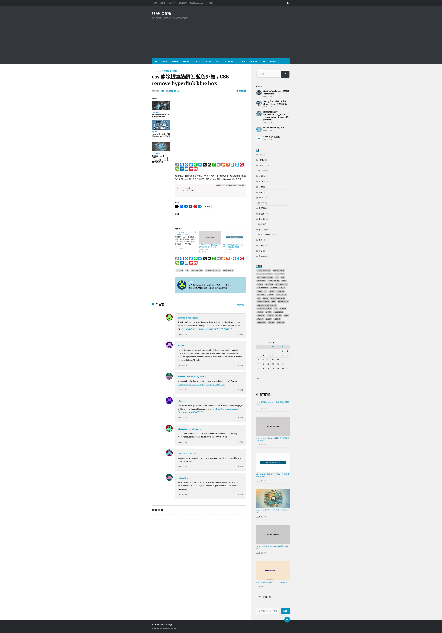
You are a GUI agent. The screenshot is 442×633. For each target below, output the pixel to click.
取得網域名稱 (279, 312)
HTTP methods (281, 284)
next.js (271, 294)
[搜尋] (285, 74)
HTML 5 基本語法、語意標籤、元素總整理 (272, 511)
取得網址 (269, 312)
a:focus (180, 270)
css (187, 270)
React (242, 61)
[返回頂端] (287, 620)
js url (271, 291)
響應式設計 (280, 322)
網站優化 (186, 61)
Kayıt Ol (182, 345)
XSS (276, 308)
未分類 (261, 214)
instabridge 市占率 (278, 288)
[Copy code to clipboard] (243, 189)
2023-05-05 (182, 365)
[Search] (288, 3)
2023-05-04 (182, 390)
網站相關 (175, 61)
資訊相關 (273, 61)
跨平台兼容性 (261, 322)
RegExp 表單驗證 (263, 301)
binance (181, 401)
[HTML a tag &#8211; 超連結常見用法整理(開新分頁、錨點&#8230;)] (210, 237)
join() (259, 291)
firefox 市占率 (274, 281)
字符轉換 (270, 315)
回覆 (241, 334)
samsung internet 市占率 (266, 305)
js (265, 291)
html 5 (260, 284)
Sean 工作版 (161, 13)
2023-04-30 (182, 418)
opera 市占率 (281, 294)
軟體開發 (271, 322)
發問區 (162, 3)
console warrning (264, 274)
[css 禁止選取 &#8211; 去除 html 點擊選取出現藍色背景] (187, 240)
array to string (263, 270)
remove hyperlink (213, 270)
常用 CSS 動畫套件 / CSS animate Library (272, 582)
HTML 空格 (269, 284)
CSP (277, 277)
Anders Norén (166, 628)
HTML (198, 61)
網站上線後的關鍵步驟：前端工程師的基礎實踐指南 (272, 475)
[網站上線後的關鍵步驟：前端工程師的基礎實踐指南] (234, 237)
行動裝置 (277, 319)
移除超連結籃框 (228, 270)
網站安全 (260, 319)
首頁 (155, 3)
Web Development (264, 308)
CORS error (279, 274)
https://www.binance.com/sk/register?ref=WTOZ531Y (209, 329)
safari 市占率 (283, 301)
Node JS (253, 61)
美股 (260, 240)
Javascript (263, 165)
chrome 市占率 (278, 270)
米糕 (162, 91)
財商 (260, 251)
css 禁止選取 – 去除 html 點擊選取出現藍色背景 (272, 403)
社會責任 (210, 3)
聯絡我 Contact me (197, 3)
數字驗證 (278, 315)
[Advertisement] (221, 36)
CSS (263, 61)
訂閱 (285, 611)
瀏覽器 (286, 315)
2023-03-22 (182, 494)
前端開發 (260, 312)
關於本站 (172, 3)
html (284, 281)
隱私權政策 (183, 3)
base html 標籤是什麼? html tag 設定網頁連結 (272, 547)
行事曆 (261, 245)
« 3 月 (258, 379)
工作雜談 (165, 71)
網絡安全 (269, 319)
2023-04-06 (182, 467)
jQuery (263, 170)
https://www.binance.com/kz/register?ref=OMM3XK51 (201, 384)
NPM (261, 187)
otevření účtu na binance (189, 429)
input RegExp (262, 288)
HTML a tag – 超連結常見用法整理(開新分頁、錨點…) (272, 439)
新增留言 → (241, 305)
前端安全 (283, 308)
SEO (262, 224)
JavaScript (230, 61)
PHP (218, 61)
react (265, 298)
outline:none (197, 270)
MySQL (209, 61)
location (261, 294)
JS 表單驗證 (280, 291)
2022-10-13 (174, 91)
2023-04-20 (182, 442)
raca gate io (183, 478)
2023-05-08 (182, 334)
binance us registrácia (188, 317)
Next (262, 203)
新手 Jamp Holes (267, 234)
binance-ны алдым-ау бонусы (192, 376)
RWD (273, 301)
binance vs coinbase (187, 453)
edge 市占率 (261, 281)
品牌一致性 (260, 315)
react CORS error (278, 298)
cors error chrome (265, 277)
